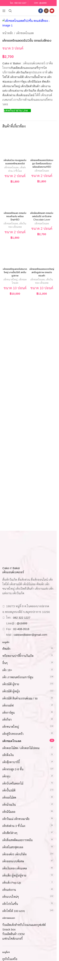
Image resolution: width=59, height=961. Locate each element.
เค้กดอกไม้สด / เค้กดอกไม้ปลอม (20, 748)
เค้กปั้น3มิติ (8, 790)
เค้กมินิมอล (8, 811)
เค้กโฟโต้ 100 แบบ (13, 911)
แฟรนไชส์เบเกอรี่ (12, 938)
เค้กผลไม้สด (9, 797)
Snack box (9, 929)
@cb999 (43, 3)
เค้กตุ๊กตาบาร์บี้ (11, 762)
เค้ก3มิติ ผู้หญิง (11, 691)
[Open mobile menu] (4, 11)
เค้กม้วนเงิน (9, 804)
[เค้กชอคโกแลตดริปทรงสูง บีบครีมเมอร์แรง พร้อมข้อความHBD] (41, 144)
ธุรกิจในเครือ (9, 959)
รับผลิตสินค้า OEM (13, 934)
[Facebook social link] (40, 10)
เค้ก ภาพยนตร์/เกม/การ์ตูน (17, 677)
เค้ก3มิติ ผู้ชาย (10, 684)
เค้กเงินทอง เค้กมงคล (14, 868)
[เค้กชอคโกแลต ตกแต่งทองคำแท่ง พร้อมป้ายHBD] (15, 197)
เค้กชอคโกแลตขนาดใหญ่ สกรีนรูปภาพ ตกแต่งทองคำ (41, 272)
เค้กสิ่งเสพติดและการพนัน (17, 840)
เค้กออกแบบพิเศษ (13, 861)
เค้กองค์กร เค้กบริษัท (14, 854)
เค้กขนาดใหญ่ (10, 279)
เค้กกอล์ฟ (8, 705)
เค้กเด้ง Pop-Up (11, 882)
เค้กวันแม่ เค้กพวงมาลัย (15, 819)
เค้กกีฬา (7, 719)
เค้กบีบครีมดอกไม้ (12, 783)
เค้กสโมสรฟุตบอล (12, 847)
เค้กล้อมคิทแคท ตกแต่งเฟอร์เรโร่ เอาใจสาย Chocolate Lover (41, 216)
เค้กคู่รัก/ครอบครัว (12, 733)
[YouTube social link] (52, 10)
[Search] (10, 11)
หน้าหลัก (7, 33)
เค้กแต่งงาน (9, 889)
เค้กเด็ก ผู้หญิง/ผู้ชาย (14, 875)
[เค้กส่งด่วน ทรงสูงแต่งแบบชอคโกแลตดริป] (15, 144)
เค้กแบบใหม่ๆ (10, 896)
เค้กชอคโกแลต (25, 33)
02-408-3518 (21, 629)
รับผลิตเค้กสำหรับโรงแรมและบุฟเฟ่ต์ (24, 925)
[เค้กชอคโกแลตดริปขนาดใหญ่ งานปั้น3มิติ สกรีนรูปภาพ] (15, 253)
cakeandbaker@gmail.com (30, 634)
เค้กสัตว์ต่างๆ (9, 833)
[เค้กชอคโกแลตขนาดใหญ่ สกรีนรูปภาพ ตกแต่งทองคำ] (41, 253)
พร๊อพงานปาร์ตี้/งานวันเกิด (18, 656)
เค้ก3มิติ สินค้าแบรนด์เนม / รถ (20, 698)
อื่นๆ (5, 663)
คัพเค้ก (6, 648)
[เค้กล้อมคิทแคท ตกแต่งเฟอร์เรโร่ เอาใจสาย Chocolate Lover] (41, 197)
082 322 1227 (20, 3)
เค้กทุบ (6, 776)
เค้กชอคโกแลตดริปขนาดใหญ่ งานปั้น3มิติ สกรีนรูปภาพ (15, 272)
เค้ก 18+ (7, 670)
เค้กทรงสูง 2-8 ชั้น (12, 769)
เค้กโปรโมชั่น (10, 903)
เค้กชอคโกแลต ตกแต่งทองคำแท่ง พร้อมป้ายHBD (15, 216)
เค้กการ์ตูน (8, 712)
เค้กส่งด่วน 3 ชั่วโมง (13, 826)
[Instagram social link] (46, 10)
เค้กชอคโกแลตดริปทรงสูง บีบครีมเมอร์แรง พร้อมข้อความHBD (41, 163)
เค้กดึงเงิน (8, 755)
